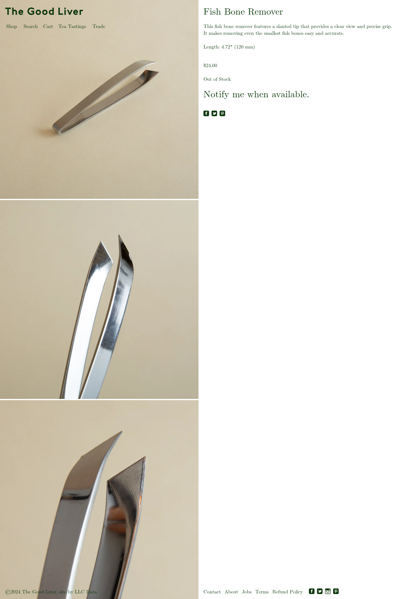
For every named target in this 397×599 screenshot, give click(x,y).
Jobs (247, 592)
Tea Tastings (72, 26)
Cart (48, 26)
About (231, 592)
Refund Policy (287, 592)
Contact (212, 592)
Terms (262, 592)
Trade (98, 26)
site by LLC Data (78, 592)
